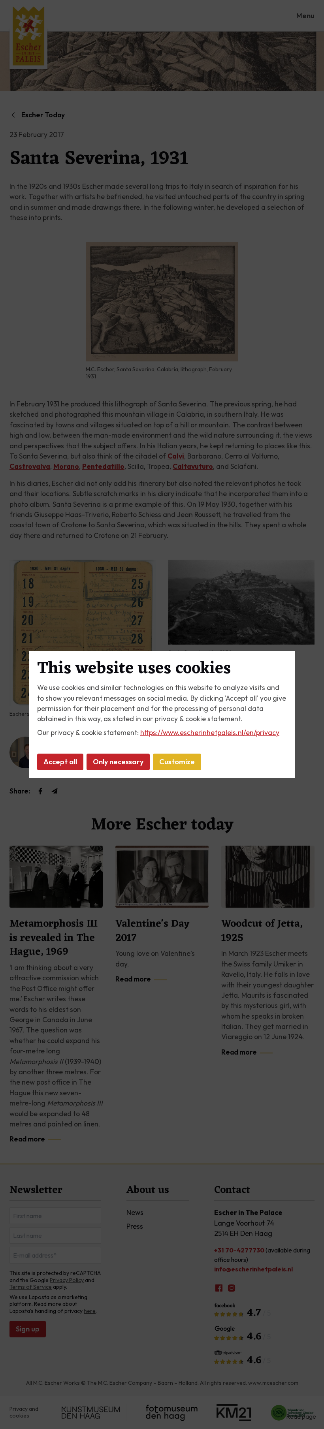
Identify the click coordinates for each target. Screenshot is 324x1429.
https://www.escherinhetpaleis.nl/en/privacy (209, 732)
